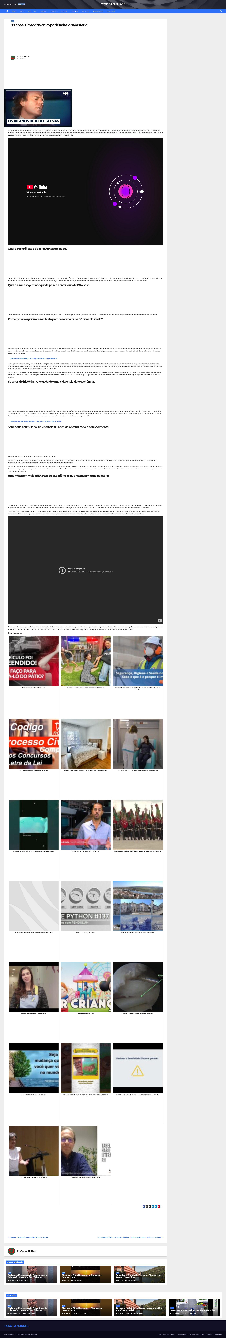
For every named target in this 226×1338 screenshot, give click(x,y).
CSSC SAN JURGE (113, 4)
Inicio (14, 11)
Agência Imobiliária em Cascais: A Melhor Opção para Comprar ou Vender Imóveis (129, 1237)
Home (159, 1334)
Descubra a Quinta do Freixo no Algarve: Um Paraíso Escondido (138, 1276)
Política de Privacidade (207, 1334)
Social (64, 11)
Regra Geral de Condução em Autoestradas (192, 1310)
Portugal (32, 11)
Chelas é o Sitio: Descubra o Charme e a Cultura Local (82, 1276)
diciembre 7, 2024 (123, 1313)
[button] (221, 11)
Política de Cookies (194, 1334)
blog (12, 21)
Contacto (111, 11)
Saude (44, 11)
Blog (22, 11)
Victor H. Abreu (24, 56)
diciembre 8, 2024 (69, 1313)
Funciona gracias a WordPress (12, 1334)
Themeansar (34, 1334)
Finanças (74, 11)
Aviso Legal (166, 1334)
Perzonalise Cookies (182, 1334)
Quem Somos (98, 11)
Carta (54, 11)
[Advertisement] (64, 41)
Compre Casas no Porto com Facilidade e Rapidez (29, 1237)
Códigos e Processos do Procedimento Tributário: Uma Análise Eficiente (27, 1276)
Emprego (85, 11)
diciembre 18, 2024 (15, 1313)
